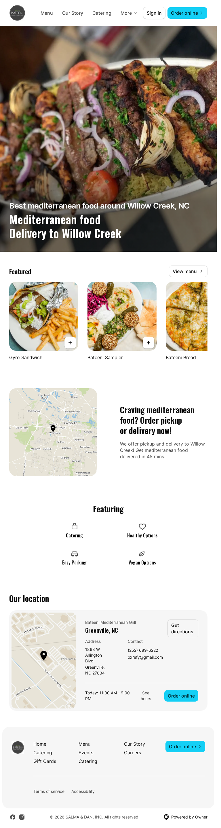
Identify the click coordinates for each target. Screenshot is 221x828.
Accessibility (83, 791)
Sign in (154, 13)
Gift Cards (44, 761)
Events (86, 752)
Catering (101, 13)
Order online (181, 696)
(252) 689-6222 (143, 650)
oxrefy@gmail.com (145, 657)
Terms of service (48, 791)
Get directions (182, 628)
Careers (132, 752)
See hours (146, 695)
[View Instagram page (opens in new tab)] (21, 817)
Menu (47, 13)
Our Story (72, 13)
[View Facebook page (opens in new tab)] (12, 817)
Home (39, 744)
